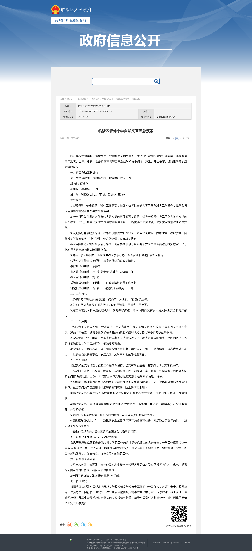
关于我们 (176, 543)
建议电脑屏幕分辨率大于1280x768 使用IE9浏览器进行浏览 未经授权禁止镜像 (116, 543)
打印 (187, 138)
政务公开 (70, 99)
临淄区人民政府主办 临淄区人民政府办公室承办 (106, 540)
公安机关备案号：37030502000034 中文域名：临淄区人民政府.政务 (112, 548)
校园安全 (136, 99)
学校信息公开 (107, 99)
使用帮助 (156, 543)
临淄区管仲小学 (122, 99)
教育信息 (95, 99)
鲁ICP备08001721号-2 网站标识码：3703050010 (105, 546)
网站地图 (187, 543)
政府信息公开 (83, 99)
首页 (62, 99)
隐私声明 (166, 543)
